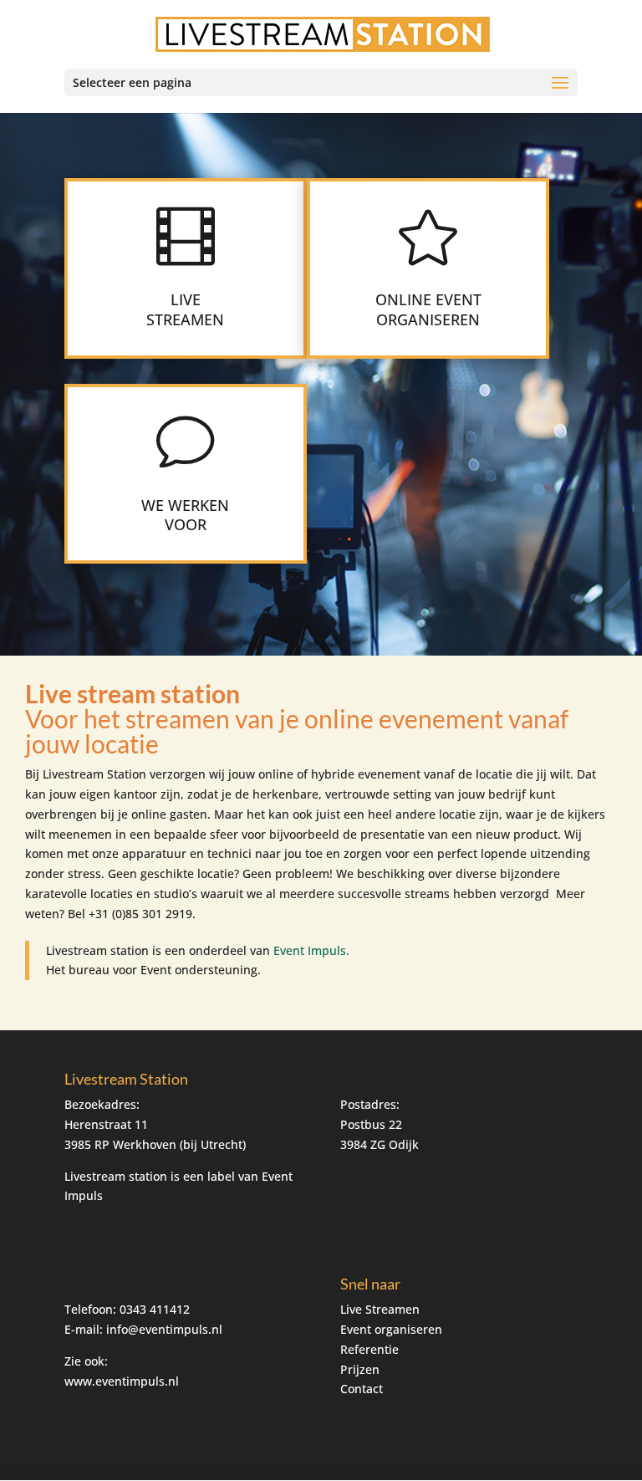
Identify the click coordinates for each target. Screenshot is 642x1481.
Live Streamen (380, 1309)
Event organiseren (391, 1329)
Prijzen (360, 1369)
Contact (361, 1389)
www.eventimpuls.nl (121, 1381)
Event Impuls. (311, 950)
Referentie (369, 1349)
